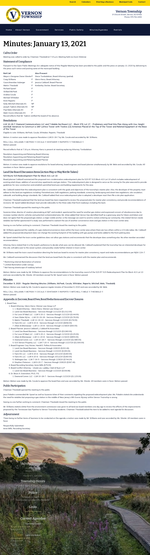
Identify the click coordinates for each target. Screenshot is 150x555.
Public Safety (76, 30)
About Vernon (22, 30)
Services (59, 30)
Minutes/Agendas (99, 30)
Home (9, 30)
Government (42, 30)
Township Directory (32, 511)
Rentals (118, 30)
